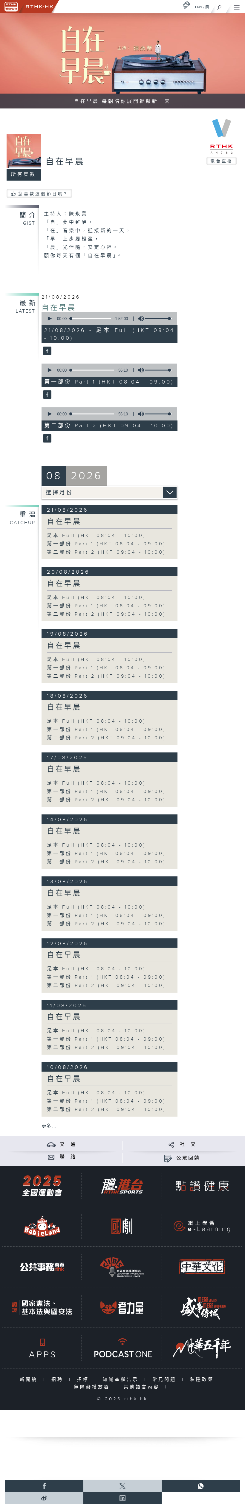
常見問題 (165, 1379)
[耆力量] (122, 1307)
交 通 (68, 1144)
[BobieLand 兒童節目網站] (42, 1226)
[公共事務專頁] (42, 1267)
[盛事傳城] (202, 1307)
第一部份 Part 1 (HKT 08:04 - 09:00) (106, 544)
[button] (49, 318)
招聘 (58, 1379)
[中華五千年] (202, 1348)
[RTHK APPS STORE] (42, 1348)
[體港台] (122, 1186)
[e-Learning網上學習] (202, 1226)
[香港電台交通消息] (51, 1144)
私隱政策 (203, 1379)
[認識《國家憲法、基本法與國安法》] (42, 1307)
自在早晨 (59, 308)
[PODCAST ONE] (122, 1348)
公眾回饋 (188, 1158)
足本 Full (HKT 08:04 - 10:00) (96, 535)
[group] (139, 318)
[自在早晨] (46, 351)
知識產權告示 (122, 1379)
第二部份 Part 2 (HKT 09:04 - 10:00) (106, 552)
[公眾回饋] (168, 1158)
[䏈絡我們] (51, 1157)
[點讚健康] (202, 1186)
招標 (84, 1379)
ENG (198, 7)
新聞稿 (30, 1379)
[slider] (158, 319)
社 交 (188, 1144)
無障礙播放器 (93, 1387)
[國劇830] (122, 1226)
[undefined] (186, 4)
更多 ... (49, 1126)
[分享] (171, 1144)
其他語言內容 (143, 1387)
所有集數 (23, 174)
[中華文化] (202, 1267)
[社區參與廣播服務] (122, 1267)
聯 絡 (68, 1157)
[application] (108, 318)
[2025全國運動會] (42, 1186)
